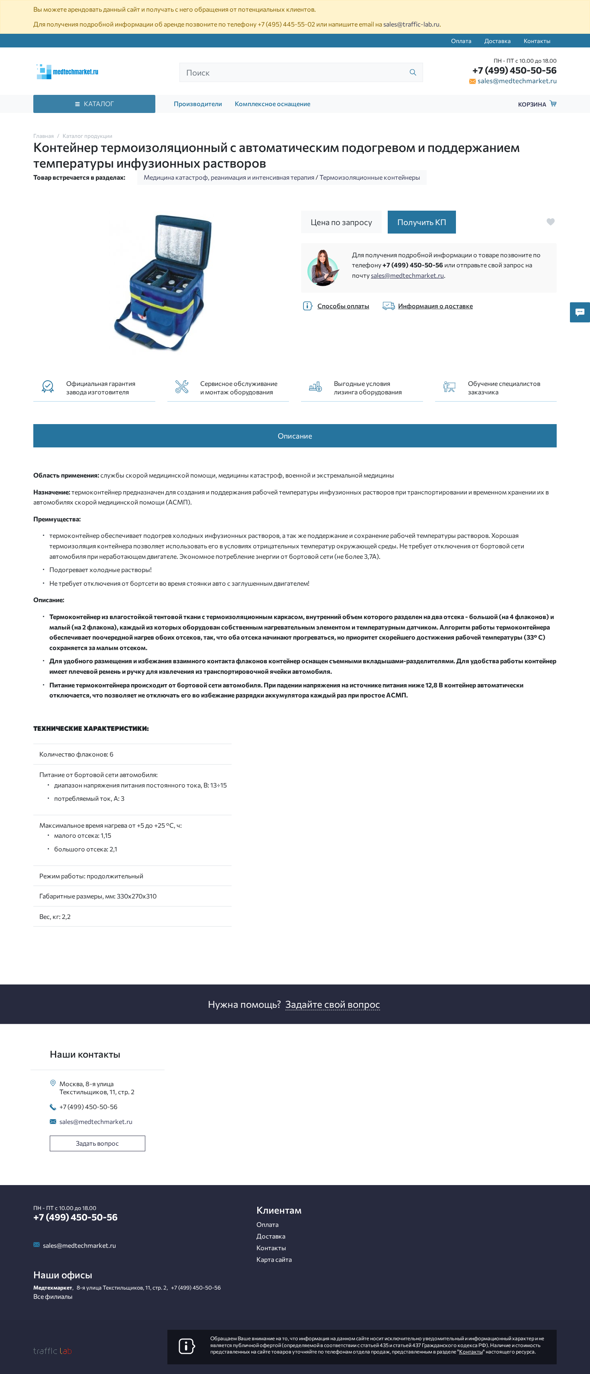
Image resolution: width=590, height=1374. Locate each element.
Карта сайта (274, 1259)
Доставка (497, 40)
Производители (198, 103)
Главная (43, 135)
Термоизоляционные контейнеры (369, 177)
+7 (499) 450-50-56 (514, 70)
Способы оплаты (343, 306)
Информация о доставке (435, 306)
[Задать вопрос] (580, 312)
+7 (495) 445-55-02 (286, 24)
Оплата (461, 40)
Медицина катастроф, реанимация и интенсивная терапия (229, 177)
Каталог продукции (87, 135)
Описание (295, 435)
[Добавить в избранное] (550, 222)
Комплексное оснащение (272, 103)
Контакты (537, 40)
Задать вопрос (97, 1143)
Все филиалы (53, 1296)
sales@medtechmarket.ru (517, 80)
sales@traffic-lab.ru (411, 24)
